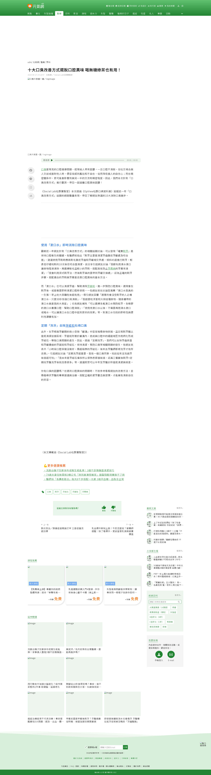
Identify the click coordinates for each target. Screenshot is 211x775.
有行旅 (152, 6)
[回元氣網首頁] (38, 6)
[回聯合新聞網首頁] (29, 6)
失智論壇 (48, 13)
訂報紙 (128, 766)
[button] (182, 13)
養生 (38, 13)
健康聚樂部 (88, 758)
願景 (161, 6)
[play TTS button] (52, 160)
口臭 (43, 169)
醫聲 (111, 13)
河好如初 (133, 6)
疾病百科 (108, 758)
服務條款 (94, 766)
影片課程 (34, 583)
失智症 (173, 612)
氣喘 (164, 626)
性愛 (143, 13)
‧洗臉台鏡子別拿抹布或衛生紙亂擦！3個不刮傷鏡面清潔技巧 (79, 470)
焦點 (29, 13)
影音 (76, 13)
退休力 (93, 13)
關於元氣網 (77, 758)
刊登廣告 (64, 766)
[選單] (182, 6)
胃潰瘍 (170, 622)
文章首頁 (124, 758)
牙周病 (112, 268)
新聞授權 (84, 766)
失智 (103, 13)
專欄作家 (134, 758)
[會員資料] (178, 6)
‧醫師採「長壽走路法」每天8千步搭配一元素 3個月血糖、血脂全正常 (84, 479)
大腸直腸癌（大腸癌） (159, 607)
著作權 (101, 766)
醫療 (59, 13)
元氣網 (36, 62)
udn (30, 62)
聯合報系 (120, 766)
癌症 (135, 13)
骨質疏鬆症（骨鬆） (158, 612)
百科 (67, 13)
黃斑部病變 (154, 626)
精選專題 (98, 758)
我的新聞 (170, 6)
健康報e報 (92, 747)
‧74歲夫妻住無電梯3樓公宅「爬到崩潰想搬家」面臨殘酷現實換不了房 (84, 474)
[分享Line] (31, 179)
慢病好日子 (123, 13)
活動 (168, 13)
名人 (151, 13)
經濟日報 (121, 6)
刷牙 (125, 251)
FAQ (72, 766)
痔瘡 (174, 607)
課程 (84, 13)
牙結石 (70, 325)
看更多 (180, 508)
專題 (160, 13)
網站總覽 (146, 766)
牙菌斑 (91, 286)
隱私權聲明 (110, 766)
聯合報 (111, 6)
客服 (77, 766)
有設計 (143, 6)
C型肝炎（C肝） (157, 622)
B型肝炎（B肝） (157, 617)
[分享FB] (31, 170)
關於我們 (137, 766)
